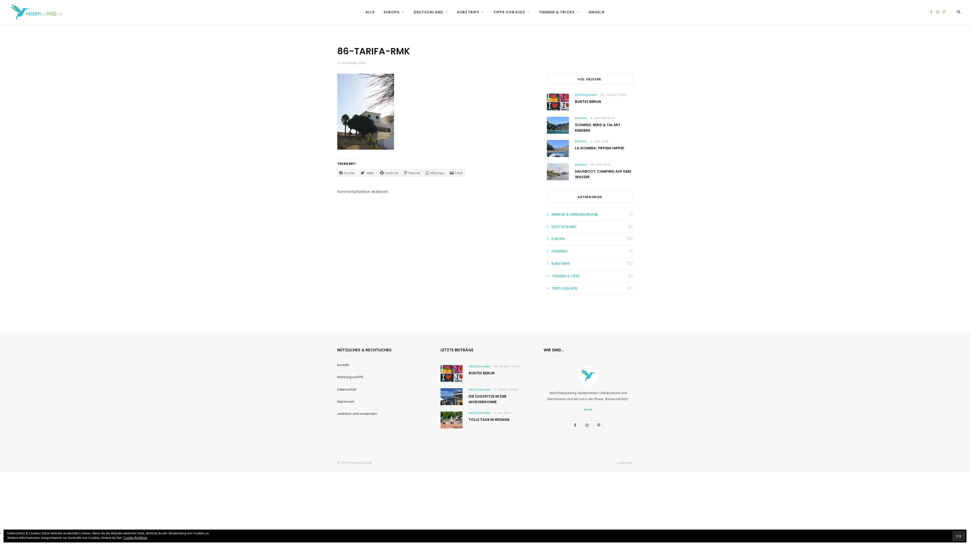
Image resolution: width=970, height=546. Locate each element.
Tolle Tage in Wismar (489, 419)
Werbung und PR (350, 377)
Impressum (345, 401)
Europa (392, 12)
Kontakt (343, 364)
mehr (588, 409)
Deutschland (428, 12)
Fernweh (559, 251)
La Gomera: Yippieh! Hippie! (599, 148)
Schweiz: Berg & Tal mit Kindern (597, 127)
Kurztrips (468, 12)
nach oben (625, 463)
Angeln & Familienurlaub (574, 214)
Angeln (596, 12)
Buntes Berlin (588, 101)
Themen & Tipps (565, 276)
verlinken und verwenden (357, 413)
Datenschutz (347, 389)
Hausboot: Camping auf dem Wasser (603, 174)
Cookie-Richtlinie (135, 538)
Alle (370, 12)
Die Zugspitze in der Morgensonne (487, 399)
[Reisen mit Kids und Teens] (37, 12)
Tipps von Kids (509, 12)
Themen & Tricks (557, 12)
